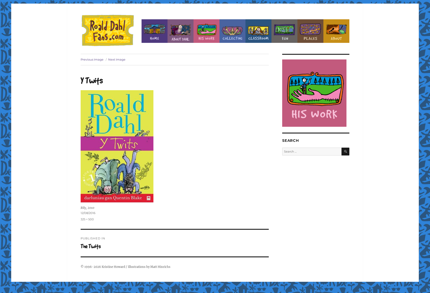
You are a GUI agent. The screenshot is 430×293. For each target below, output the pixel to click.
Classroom (258, 31)
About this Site (336, 31)
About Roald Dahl (181, 31)
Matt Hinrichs (160, 267)
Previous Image (92, 59)
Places (310, 31)
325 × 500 (87, 219)
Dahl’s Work (206, 31)
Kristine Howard (113, 267)
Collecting (232, 31)
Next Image (116, 59)
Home (155, 31)
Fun (284, 31)
